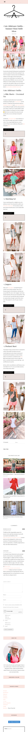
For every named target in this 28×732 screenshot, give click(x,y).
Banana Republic (7, 703)
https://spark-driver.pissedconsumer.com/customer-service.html (11, 568)
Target (4, 706)
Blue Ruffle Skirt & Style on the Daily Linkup (13, 516)
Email (4, 599)
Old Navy (5, 697)
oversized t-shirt (12, 118)
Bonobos (5, 708)
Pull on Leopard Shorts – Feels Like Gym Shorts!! (14, 474)
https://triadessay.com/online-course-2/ (12, 537)
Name (4, 594)
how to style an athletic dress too (13, 86)
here (24, 123)
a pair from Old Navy (19, 105)
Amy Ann (5, 449)
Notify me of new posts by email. (7, 624)
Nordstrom (5, 692)
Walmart (5, 694)
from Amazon (18, 101)
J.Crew (4, 701)
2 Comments (5, 442)
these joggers (11, 287)
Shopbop (5, 696)
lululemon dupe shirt (7, 105)
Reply (23, 550)
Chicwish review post (8, 205)
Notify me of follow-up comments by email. (8, 618)
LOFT (4, 699)
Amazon (5, 690)
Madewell (5, 704)
